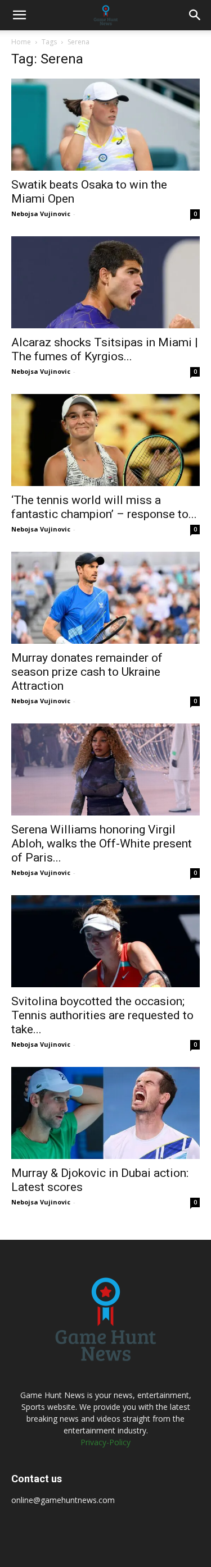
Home (21, 42)
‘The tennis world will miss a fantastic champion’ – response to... (104, 507)
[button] (19, 15)
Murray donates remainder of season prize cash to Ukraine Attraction (87, 672)
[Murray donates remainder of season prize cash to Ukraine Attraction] (105, 598)
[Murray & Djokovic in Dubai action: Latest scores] (105, 1113)
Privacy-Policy (105, 1442)
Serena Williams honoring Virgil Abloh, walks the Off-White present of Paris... (101, 843)
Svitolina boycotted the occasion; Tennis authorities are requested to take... (102, 1015)
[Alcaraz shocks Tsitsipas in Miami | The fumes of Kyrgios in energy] (105, 282)
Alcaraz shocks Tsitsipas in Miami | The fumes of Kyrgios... (104, 349)
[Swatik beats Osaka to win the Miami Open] (105, 125)
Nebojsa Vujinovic (40, 213)
